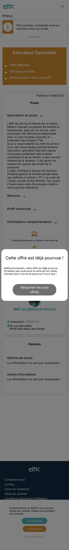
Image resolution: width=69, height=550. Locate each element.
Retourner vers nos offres (35, 290)
